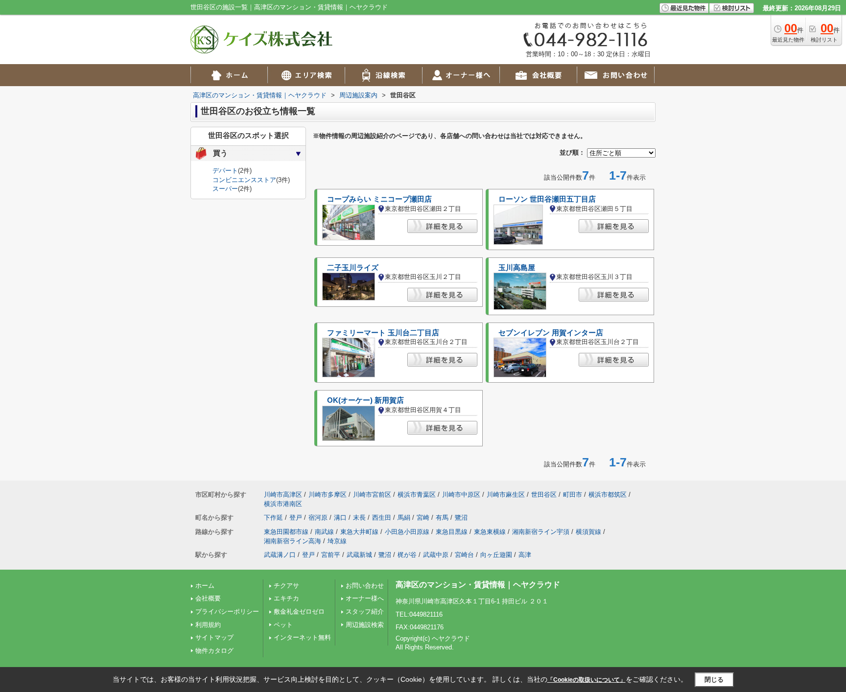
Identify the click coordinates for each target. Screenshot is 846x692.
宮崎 (423, 517)
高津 (524, 554)
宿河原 (318, 517)
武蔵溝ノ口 (280, 554)
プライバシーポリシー (227, 611)
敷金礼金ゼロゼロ (299, 611)
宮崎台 (464, 554)
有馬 (442, 517)
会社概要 (208, 598)
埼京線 (337, 541)
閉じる (714, 679)
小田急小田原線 (407, 531)
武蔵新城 (359, 554)
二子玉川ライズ (352, 268)
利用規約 (208, 624)
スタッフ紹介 (365, 611)
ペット (283, 624)
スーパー (225, 188)
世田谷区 (544, 494)
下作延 (273, 517)
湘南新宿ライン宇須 (540, 531)
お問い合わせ (365, 585)
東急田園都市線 (286, 531)
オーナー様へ (365, 598)
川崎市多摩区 (327, 494)
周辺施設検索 (365, 624)
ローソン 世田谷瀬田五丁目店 (547, 199)
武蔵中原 (435, 554)
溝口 (340, 517)
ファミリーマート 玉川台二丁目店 (383, 333)
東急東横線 (490, 531)
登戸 (295, 517)
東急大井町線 (359, 531)
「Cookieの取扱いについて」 (586, 679)
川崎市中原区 (461, 494)
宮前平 (330, 554)
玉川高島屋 (516, 268)
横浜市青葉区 (417, 494)
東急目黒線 (452, 531)
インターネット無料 (302, 637)
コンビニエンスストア (244, 180)
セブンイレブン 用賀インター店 (550, 333)
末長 (359, 517)
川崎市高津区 (283, 494)
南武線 (324, 531)
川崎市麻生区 (506, 494)
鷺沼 (461, 517)
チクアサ (286, 585)
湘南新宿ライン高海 (292, 541)
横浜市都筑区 (607, 494)
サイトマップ (214, 637)
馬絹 (404, 517)
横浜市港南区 (283, 503)
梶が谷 (407, 554)
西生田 (381, 517)
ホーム (204, 585)
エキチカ (286, 598)
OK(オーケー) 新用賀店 (365, 400)
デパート (225, 170)
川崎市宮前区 (372, 494)
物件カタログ (214, 650)
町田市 (572, 494)
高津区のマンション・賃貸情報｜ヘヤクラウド (478, 584)
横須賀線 (588, 531)
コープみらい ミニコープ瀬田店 (379, 199)
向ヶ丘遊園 (496, 554)
